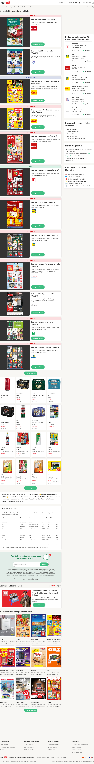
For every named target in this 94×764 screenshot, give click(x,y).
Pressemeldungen (77, 752)
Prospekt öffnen (38, 44)
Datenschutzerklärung (48, 575)
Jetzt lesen (39, 605)
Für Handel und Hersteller (7, 747)
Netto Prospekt (52, 747)
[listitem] (7, 390)
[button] (31, 31)
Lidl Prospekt (51, 750)
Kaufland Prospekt (29, 747)
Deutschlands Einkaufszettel (80, 744)
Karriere (2, 750)
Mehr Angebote (31, 488)
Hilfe (53, 761)
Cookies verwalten (88, 761)
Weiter (43, 564)
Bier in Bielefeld (72, 129)
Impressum (59, 761)
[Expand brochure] (15, 32)
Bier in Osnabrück (72, 132)
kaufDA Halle (3, 7)
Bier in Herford (72, 136)
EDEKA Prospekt (28, 744)
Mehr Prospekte (31, 373)
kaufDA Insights (76, 747)
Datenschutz (68, 761)
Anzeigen (89, 7)
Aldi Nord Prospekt (53, 744)
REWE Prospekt (28, 750)
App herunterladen (77, 750)
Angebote (13, 7)
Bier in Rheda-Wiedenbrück (76, 138)
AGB (80, 761)
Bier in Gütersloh (72, 134)
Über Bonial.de (4, 744)
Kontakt (75, 761)
